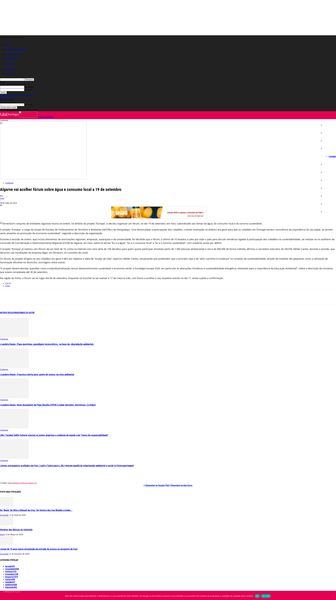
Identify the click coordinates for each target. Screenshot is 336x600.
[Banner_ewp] (159, 217)
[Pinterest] (23, 299)
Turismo (332, 157)
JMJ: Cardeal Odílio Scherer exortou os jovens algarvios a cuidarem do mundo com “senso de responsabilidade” (54, 435)
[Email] (42, 299)
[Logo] (9, 117)
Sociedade (329, 141)
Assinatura (10, 64)
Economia (328, 149)
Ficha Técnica (10, 59)
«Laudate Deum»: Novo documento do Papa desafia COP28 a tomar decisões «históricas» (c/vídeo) (48, 404)
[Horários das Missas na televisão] (6, 525)
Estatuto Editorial (13, 54)
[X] (13, 299)
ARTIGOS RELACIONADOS (10, 312)
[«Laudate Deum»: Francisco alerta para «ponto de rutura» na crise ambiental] (14, 367)
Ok (257, 596)
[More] (61, 299)
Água (7, 286)
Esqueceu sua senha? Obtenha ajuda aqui (17, 95)
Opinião (327, 204)
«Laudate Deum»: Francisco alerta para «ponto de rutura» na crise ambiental (37, 374)
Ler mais (265, 596)
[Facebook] (4, 299)
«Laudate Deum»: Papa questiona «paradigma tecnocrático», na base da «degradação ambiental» (47, 344)
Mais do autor (28, 312)
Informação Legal (7, 97)
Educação (328, 172)
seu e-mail (28, 104)
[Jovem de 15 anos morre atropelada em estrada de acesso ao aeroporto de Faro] (6, 544)
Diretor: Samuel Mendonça (16, 49)
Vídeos (327, 212)
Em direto (9, 74)
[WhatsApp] (32, 299)
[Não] (332, 596)
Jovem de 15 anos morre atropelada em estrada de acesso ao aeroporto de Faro (39, 549)
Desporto (328, 196)
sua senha (28, 90)
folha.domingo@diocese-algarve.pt (22, 483)
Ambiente (328, 188)
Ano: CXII (8, 45)
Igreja (327, 133)
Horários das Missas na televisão (16, 529)
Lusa (2, 198)
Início (327, 125)
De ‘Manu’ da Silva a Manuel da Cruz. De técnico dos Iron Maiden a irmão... (36, 510)
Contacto (9, 69)
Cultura (327, 180)
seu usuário (29, 87)
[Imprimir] (51, 299)
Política (328, 164)
